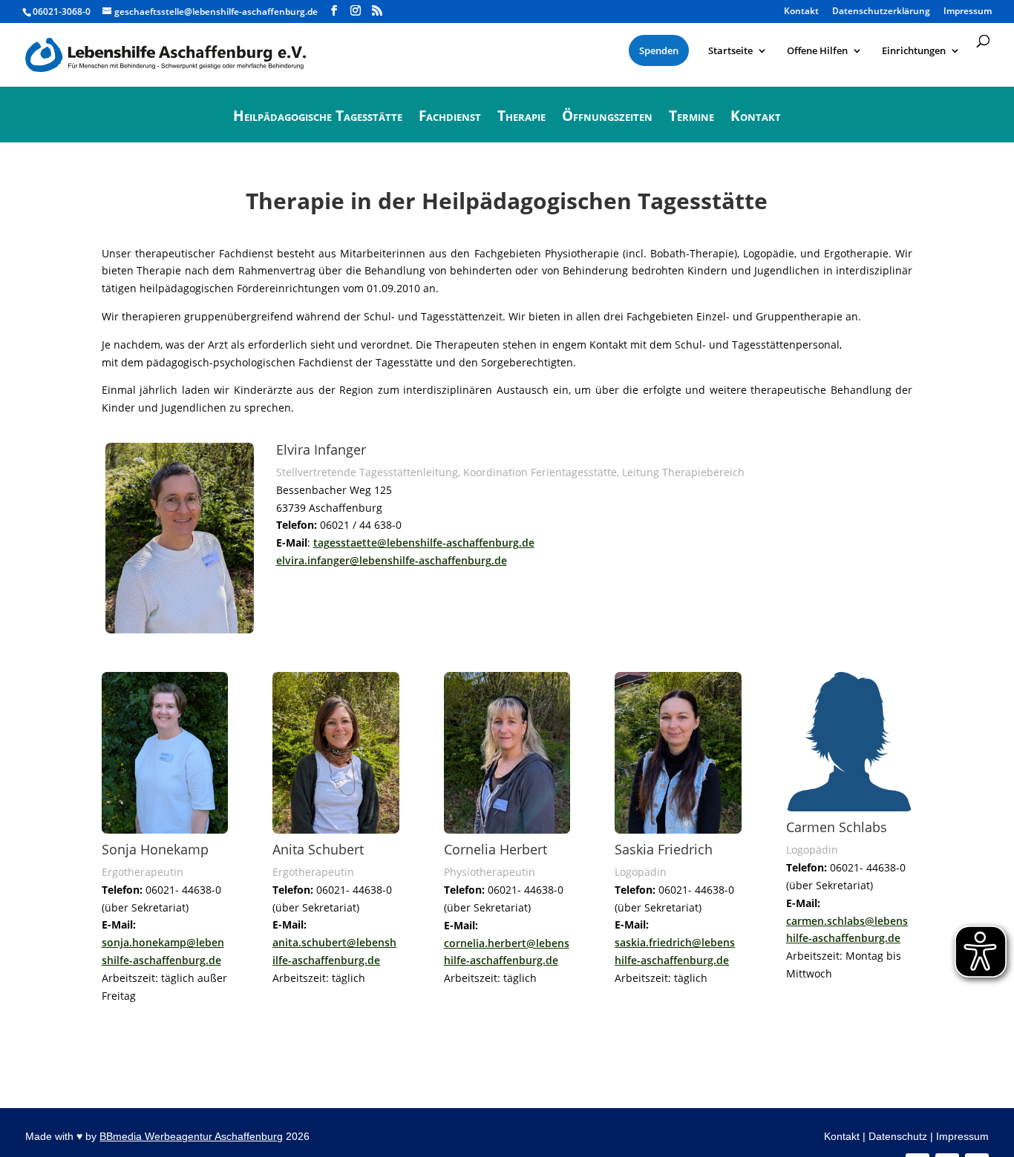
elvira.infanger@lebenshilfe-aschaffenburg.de (391, 560)
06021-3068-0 (62, 11)
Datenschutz (898, 1136)
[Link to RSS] (377, 10)
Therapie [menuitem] (521, 118)
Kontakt (842, 1136)
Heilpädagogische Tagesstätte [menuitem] (317, 118)
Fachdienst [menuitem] (450, 118)
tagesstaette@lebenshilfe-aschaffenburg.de (423, 542)
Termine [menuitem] (691, 118)
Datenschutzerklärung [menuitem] (881, 12)
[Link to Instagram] (355, 10)
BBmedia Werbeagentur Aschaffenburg (191, 1136)
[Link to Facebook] (334, 10)
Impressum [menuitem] (967, 12)
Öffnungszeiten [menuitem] (607, 118)
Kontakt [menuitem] (801, 12)
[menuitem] (659, 50)
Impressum (962, 1136)
